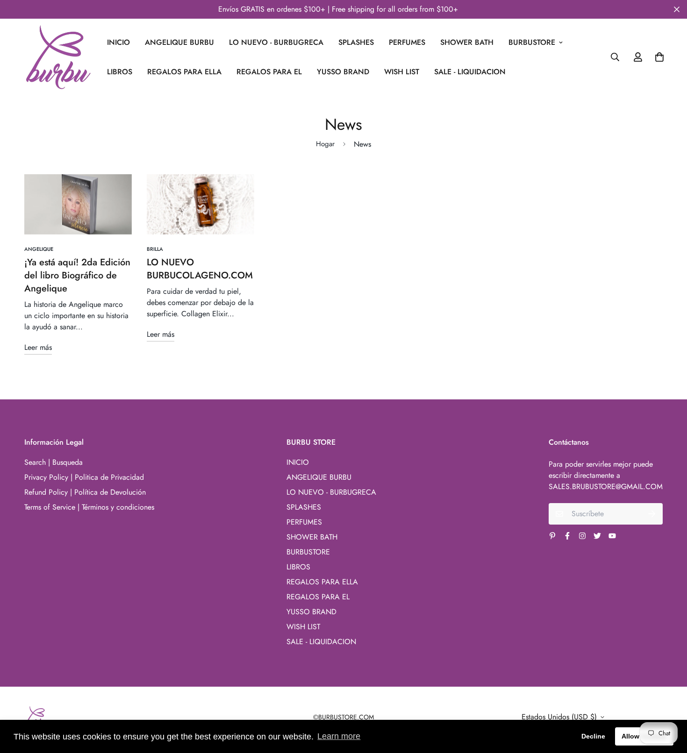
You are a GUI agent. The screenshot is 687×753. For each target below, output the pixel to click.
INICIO (118, 42)
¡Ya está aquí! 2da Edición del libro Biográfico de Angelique (77, 275)
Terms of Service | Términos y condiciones (89, 507)
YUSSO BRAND (343, 71)
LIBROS (119, 71)
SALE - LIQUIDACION (470, 71)
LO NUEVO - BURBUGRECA (276, 42)
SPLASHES (356, 42)
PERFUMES (407, 42)
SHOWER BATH (467, 42)
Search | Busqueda (53, 462)
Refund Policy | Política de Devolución (85, 492)
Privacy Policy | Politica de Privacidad (84, 477)
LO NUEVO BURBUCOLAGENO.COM (200, 269)
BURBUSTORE (531, 42)
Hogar (325, 144)
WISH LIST (401, 71)
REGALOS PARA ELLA (184, 71)
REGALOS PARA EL (269, 71)
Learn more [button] (338, 736)
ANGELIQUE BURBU (179, 42)
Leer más (38, 347)
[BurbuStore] (58, 57)
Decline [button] (593, 736)
